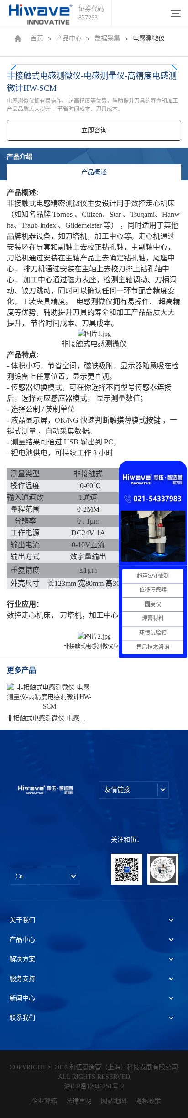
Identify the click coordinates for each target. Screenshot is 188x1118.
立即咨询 (94, 130)
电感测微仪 (149, 38)
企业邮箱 (44, 1101)
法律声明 (79, 1101)
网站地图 (113, 1101)
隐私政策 (148, 1101)
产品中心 (69, 38)
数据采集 (107, 38)
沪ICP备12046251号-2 (94, 1086)
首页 (37, 38)
